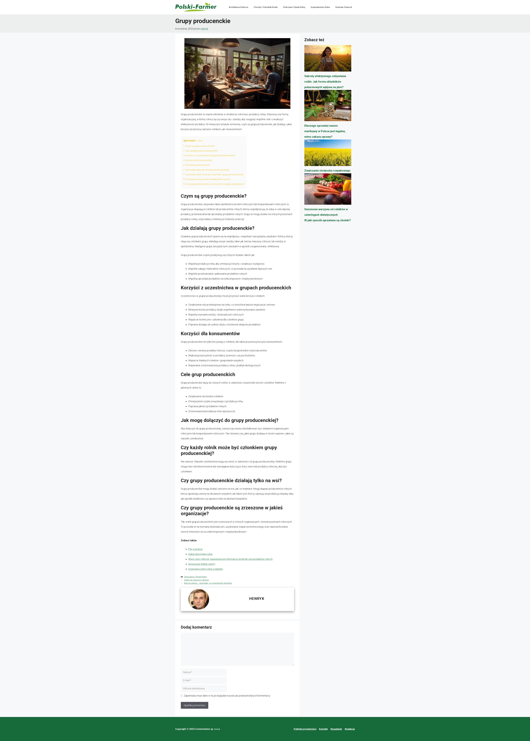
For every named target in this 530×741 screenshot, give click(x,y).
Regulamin (336, 729)
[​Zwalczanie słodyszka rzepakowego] (327, 153)
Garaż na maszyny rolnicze (196, 580)
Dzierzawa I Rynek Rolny (294, 7)
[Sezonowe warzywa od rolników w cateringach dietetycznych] (327, 189)
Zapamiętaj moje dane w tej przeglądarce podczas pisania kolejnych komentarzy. (227, 695)
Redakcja (350, 729)
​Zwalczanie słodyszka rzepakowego (327, 170)
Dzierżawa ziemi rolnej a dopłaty (205, 569)
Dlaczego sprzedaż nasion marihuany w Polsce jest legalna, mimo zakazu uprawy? (324, 131)
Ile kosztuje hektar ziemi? (201, 564)
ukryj (200, 141)
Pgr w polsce (195, 549)
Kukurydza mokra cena (200, 554)
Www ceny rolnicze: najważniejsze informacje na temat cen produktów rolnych (230, 559)
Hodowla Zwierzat (343, 7)
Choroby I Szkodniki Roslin (266, 7)
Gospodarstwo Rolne (320, 7)
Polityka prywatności (305, 729)
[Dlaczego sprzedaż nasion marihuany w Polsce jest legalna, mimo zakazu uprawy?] (327, 106)
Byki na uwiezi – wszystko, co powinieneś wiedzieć (208, 583)
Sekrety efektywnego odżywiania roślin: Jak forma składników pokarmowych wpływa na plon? (325, 81)
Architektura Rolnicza (238, 7)
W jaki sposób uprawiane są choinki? (327, 220)
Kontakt (323, 729)
